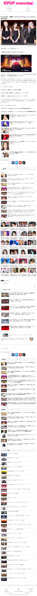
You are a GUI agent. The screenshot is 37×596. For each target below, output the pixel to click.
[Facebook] (13, 162)
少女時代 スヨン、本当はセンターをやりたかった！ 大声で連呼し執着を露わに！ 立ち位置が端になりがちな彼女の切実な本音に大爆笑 (5, 239)
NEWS (3, 280)
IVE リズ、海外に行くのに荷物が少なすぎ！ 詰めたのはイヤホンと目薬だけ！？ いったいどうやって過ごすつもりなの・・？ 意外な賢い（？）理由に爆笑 (23, 257)
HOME (6, 588)
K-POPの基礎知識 (30, 588)
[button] (35, 283)
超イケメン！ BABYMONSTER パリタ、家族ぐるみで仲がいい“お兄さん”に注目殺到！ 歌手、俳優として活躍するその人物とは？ (14, 257)
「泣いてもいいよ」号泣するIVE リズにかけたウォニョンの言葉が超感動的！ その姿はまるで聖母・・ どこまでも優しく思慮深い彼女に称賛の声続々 (5, 257)
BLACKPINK (7, 280)
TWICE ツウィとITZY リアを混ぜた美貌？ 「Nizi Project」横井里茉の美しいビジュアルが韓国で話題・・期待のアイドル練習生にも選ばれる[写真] (32, 276)
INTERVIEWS (6, 591)
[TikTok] (23, 162)
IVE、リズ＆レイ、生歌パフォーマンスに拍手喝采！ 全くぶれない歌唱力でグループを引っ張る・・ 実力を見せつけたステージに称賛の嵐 (32, 239)
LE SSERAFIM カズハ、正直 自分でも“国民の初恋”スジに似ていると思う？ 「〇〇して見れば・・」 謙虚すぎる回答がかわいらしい (14, 230)
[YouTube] (20, 162)
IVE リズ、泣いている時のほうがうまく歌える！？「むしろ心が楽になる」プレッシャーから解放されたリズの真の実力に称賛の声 (32, 267)
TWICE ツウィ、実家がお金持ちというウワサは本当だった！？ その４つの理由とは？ (5, 229)
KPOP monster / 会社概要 (18, 591)
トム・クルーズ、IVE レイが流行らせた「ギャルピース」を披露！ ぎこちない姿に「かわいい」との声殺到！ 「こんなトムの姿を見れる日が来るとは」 (32, 248)
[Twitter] (16, 162)
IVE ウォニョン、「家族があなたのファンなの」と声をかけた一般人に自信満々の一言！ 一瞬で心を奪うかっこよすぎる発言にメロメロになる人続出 (32, 230)
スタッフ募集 (31, 591)
